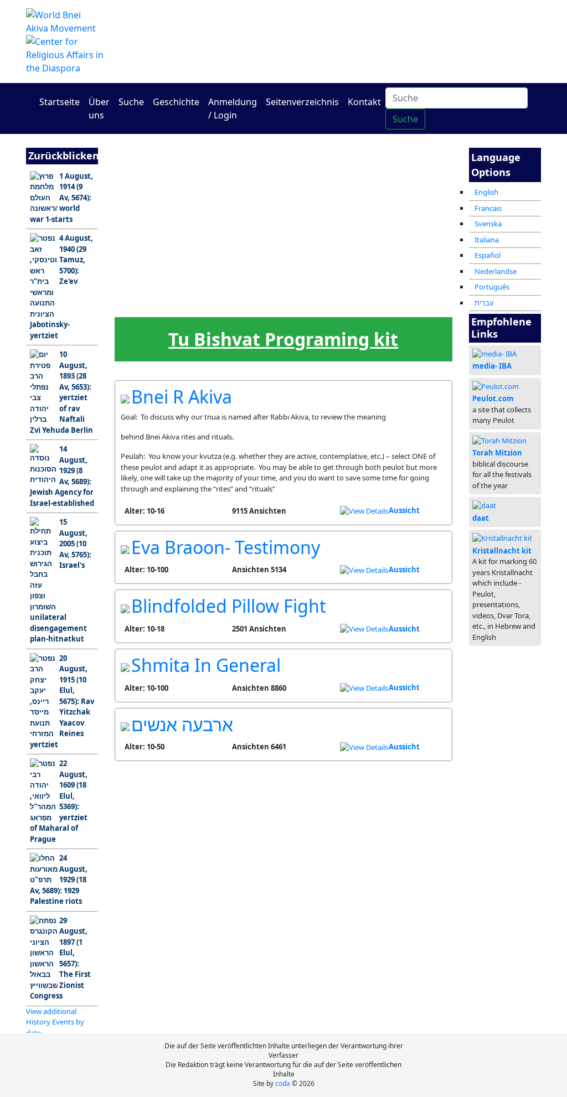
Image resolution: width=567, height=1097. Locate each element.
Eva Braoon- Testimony (225, 547)
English (486, 192)
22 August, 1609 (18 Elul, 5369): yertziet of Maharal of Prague (58, 801)
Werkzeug (137, 303)
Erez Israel (182, 191)
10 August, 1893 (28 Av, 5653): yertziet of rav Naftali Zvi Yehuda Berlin (61, 392)
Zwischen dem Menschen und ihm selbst (316, 195)
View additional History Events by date (55, 1022)
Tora (227, 191)
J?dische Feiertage (272, 250)
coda (282, 1083)
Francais (488, 208)
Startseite (59, 102)
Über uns (99, 108)
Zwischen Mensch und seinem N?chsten (272, 195)
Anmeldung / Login (232, 108)
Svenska (488, 224)
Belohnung (271, 303)
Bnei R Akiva (181, 396)
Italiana (487, 240)
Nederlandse (496, 271)
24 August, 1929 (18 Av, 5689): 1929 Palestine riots (58, 879)
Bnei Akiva (406, 191)
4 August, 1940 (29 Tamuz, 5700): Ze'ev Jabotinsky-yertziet (61, 286)
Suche (131, 102)
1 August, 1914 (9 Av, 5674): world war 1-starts (61, 197)
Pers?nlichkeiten (137, 250)
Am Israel (137, 191)
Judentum (361, 191)
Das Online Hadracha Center (372, 34)
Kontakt (364, 102)
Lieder (226, 303)
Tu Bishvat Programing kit (283, 339)
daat (480, 518)
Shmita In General (206, 665)
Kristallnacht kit (502, 551)
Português (492, 287)
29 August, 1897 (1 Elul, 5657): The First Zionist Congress (60, 958)
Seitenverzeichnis (302, 102)
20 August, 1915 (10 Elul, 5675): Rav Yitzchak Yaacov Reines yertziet (62, 701)
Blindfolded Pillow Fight (228, 606)
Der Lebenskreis (182, 306)
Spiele (406, 247)
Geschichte (176, 102)
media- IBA (492, 366)
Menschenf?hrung (316, 250)
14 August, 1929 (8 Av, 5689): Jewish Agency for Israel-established (62, 476)
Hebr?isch (361, 247)
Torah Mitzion (497, 453)
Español (488, 255)
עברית (484, 303)
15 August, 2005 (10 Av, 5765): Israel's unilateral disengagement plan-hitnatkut (60, 580)
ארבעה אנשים (182, 724)
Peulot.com (493, 398)
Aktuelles (227, 247)
